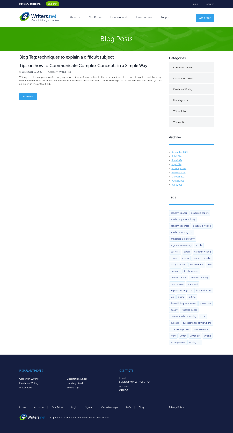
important (193, 284)
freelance (175, 271)
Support (165, 17)
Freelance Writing (182, 89)
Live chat (52, 4)
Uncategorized (181, 100)
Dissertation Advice (183, 78)
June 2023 (177, 185)
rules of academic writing (183, 316)
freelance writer (179, 277)
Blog (141, 407)
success (175, 323)
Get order (205, 17)
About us (74, 17)
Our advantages (109, 407)
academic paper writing (183, 219)
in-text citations (204, 290)
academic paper (179, 213)
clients (185, 258)
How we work (119, 17)
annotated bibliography (183, 239)
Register (209, 4)
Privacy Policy (176, 407)
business (175, 251)
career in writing (202, 251)
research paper (189, 310)
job (172, 297)
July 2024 (176, 156)
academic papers (200, 213)
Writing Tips (65, 72)
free (210, 264)
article (199, 245)
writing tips (194, 342)
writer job (195, 335)
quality (174, 310)
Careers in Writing (183, 67)
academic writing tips (181, 232)
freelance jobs (191, 271)
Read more (28, 96)
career (187, 251)
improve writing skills (181, 290)
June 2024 (177, 160)
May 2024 (176, 164)
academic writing (202, 226)
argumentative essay (181, 245)
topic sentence (200, 329)
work (173, 335)
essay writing (196, 264)
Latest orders (144, 17)
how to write (177, 284)
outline (191, 297)
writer (183, 335)
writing (207, 335)
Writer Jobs (179, 111)
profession (205, 303)
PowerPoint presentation (183, 303)
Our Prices (95, 17)
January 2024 (179, 172)
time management (180, 329)
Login (195, 4)
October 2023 (179, 176)
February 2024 (179, 168)
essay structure (178, 264)
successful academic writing (197, 323)
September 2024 (180, 152)
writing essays (178, 342)
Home (22, 407)
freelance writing (199, 277)
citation (174, 258)
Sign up (89, 407)
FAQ (128, 407)
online (181, 297)
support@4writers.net (134, 381)
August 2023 (178, 180)
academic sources (180, 226)
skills (202, 316)
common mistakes (202, 258)
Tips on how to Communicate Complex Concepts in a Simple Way (83, 65)
